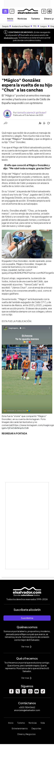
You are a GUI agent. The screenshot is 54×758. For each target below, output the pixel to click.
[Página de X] (17, 692)
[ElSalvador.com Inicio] (28, 11)
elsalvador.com (11, 38)
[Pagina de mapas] (43, 11)
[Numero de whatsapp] (30, 692)
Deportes (36, 728)
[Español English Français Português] (49, 11)
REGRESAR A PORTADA (14, 433)
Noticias (22, 18)
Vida (42, 722)
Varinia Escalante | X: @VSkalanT (31, 112)
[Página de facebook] (11, 692)
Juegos (43, 26)
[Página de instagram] (24, 692)
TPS (34, 26)
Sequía (5, 26)
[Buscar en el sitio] (12, 11)
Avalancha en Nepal (21, 26)
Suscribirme (27, 618)
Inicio (10, 18)
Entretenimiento (20, 728)
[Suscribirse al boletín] (5, 11)
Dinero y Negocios (26, 734)
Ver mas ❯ (26, 646)
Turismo (35, 18)
